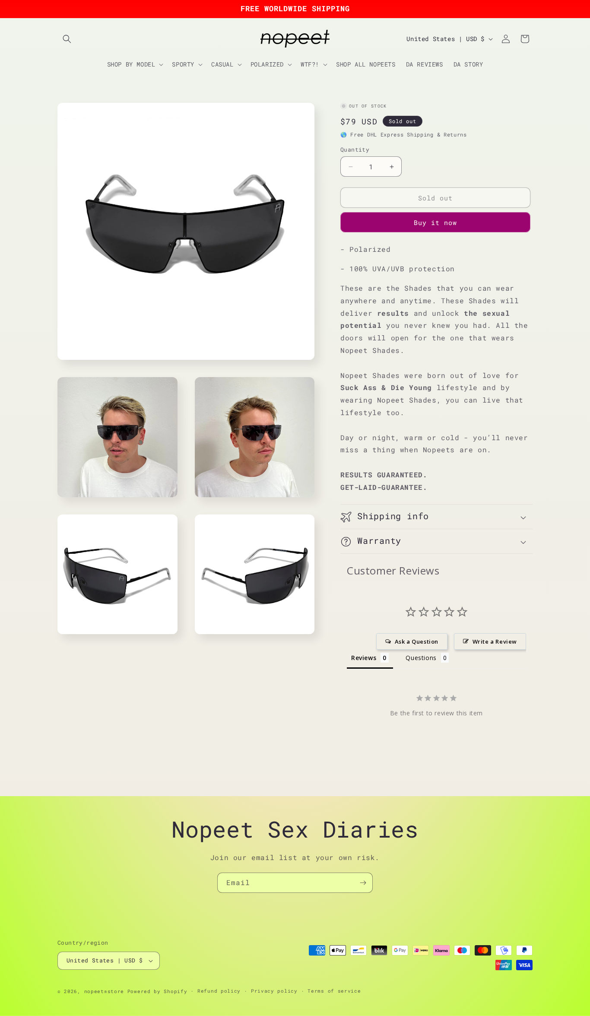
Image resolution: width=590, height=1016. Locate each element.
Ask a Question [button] (416, 641)
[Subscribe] (362, 883)
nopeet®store (104, 991)
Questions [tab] (421, 658)
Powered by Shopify (157, 991)
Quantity (354, 149)
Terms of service (334, 990)
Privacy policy (274, 990)
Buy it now (435, 222)
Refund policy (219, 990)
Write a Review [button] (495, 641)
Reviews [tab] (363, 658)
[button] (66, 38)
